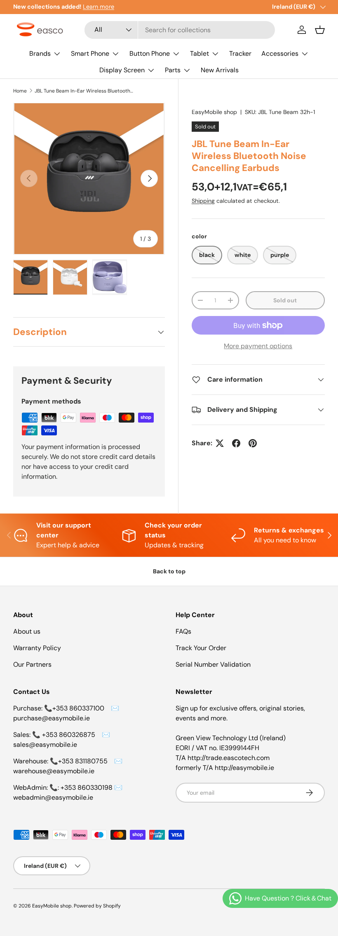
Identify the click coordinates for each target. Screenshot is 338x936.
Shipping (203, 200)
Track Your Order (201, 648)
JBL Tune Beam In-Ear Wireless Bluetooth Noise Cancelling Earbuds (84, 90)
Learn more (98, 6)
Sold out (285, 300)
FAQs (183, 631)
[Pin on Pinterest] (252, 443)
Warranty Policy (37, 648)
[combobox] (179, 30)
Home (20, 90)
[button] (320, 30)
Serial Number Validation (213, 664)
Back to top (169, 571)
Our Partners (32, 664)
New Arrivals (220, 70)
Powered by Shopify (97, 906)
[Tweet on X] (219, 443)
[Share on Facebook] (236, 443)
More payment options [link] (258, 346)
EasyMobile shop (214, 112)
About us (26, 631)
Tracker (240, 53)
